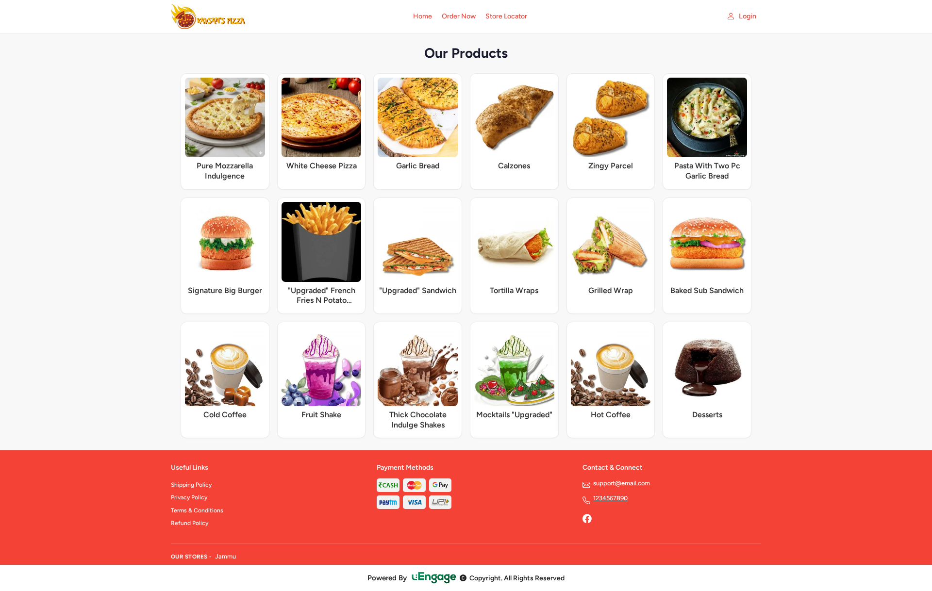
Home (422, 16)
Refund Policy (189, 523)
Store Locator (506, 16)
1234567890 (610, 498)
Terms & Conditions (197, 510)
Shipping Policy (191, 484)
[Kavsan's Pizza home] (286, 16)
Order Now (459, 16)
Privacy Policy (189, 497)
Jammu (225, 556)
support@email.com (621, 483)
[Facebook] (586, 519)
